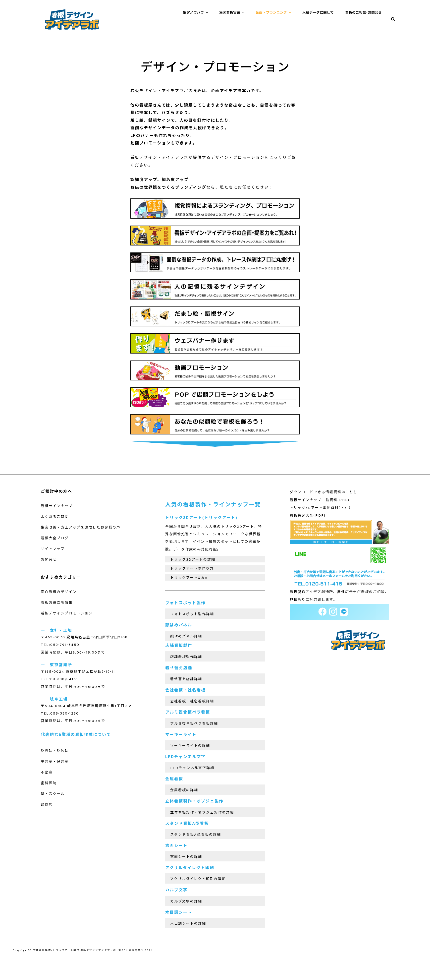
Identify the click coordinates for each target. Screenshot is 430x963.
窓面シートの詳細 (186, 857)
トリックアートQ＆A (189, 578)
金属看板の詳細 (184, 790)
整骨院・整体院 (55, 751)
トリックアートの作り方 (192, 569)
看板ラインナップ (57, 506)
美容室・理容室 (55, 762)
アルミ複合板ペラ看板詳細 (194, 724)
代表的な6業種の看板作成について (76, 734)
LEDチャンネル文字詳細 (192, 768)
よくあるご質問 (55, 517)
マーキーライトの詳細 (190, 746)
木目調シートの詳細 (188, 924)
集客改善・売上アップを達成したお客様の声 (80, 528)
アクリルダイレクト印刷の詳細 (198, 879)
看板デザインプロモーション (67, 613)
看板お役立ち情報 (57, 603)
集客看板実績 (229, 13)
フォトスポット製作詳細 (192, 614)
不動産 (47, 773)
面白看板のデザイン (59, 592)
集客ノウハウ (193, 13)
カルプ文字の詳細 (186, 902)
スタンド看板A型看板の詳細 (195, 835)
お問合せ (49, 560)
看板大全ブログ (55, 538)
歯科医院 (49, 783)
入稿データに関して (318, 13)
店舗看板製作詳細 (186, 657)
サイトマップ (53, 549)
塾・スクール (53, 794)
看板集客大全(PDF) (307, 516)
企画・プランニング (271, 13)
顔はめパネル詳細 (186, 636)
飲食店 (47, 805)
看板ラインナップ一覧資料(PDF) (319, 500)
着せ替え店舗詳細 (186, 679)
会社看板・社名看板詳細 (192, 701)
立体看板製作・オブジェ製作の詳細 (202, 813)
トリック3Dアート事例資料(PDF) (320, 508)
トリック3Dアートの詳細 (192, 560)
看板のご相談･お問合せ (363, 13)
